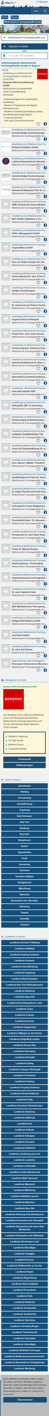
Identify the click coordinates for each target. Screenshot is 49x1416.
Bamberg (24, 828)
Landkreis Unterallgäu (24, 1344)
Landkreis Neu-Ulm (24, 1208)
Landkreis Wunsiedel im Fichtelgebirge (24, 1362)
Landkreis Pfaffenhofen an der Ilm (24, 1266)
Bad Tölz (24, 822)
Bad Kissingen (24, 816)
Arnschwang (24, 798)
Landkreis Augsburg (24, 973)
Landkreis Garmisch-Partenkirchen (25, 1106)
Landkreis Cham (24, 1009)
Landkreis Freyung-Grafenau (24, 1087)
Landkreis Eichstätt (25, 1057)
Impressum (8, 1394)
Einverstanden (25, 1400)
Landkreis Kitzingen (24, 1136)
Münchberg (24, 888)
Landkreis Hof (24, 1124)
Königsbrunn (24, 882)
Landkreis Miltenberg (24, 1190)
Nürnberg (25, 906)
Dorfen (24, 846)
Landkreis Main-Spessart (24, 1178)
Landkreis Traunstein (25, 1338)
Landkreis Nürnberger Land (24, 1241)
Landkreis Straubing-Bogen (24, 1326)
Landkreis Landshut (24, 1160)
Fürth (24, 858)
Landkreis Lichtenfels (24, 1166)
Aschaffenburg (24, 804)
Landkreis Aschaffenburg (24, 967)
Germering (24, 864)
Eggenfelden (24, 852)
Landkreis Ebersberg (24, 1051)
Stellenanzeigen (24, 765)
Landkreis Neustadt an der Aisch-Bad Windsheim (24, 1228)
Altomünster (24, 786)
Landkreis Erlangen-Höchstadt (24, 1069)
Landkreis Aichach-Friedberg (25, 942)
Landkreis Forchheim (24, 1075)
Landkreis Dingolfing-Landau (24, 1039)
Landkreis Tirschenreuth (24, 1332)
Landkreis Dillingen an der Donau (24, 1033)
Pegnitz (24, 912)
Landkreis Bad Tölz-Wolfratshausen (24, 985)
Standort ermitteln (18, 46)
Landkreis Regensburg (24, 1278)
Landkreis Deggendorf (24, 1027)
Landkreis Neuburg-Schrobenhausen (24, 1214)
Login (36, 11)
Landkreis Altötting (24, 948)
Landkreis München (24, 1202)
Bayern (14, 17)
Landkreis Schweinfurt (24, 1314)
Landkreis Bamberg (24, 991)
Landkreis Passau (24, 1260)
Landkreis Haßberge (24, 1118)
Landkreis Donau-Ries (24, 1045)
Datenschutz (38, 1391)
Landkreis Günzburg (24, 1112)
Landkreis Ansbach (24, 960)
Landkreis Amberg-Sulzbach (24, 955)
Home (5, 17)
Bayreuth (24, 834)
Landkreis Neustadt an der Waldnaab (24, 1235)
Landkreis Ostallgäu (24, 1254)
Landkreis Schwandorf (24, 1308)
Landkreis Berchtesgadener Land (24, 1003)
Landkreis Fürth (24, 1099)
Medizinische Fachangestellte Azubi (22, 22)
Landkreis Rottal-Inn (24, 1302)
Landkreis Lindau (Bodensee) (24, 1172)
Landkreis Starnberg (24, 1320)
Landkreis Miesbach (24, 1184)
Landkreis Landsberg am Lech (24, 1154)
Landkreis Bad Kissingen (24, 979)
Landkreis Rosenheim (24, 1290)
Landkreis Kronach (24, 1142)
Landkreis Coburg (24, 1015)
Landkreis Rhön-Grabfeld (24, 1284)
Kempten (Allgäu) (24, 876)
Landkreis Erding (24, 1063)
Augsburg (24, 810)
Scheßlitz (24, 919)
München (24, 894)
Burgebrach (24, 840)
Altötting (24, 792)
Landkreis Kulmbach (24, 1148)
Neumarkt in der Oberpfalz (24, 900)
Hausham (25, 870)
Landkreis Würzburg (24, 1368)
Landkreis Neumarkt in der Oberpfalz (24, 1220)
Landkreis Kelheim (24, 1130)
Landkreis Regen (24, 1272)
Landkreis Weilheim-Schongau (24, 1350)
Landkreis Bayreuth (24, 997)
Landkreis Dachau (24, 1021)
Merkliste (43, 2)
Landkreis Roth (25, 1296)
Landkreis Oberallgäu (24, 1248)
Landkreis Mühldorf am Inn (24, 1196)
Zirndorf (24, 925)
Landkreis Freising (24, 1081)
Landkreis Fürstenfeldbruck (24, 1093)
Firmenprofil (24, 759)
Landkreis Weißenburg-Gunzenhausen (24, 1356)
